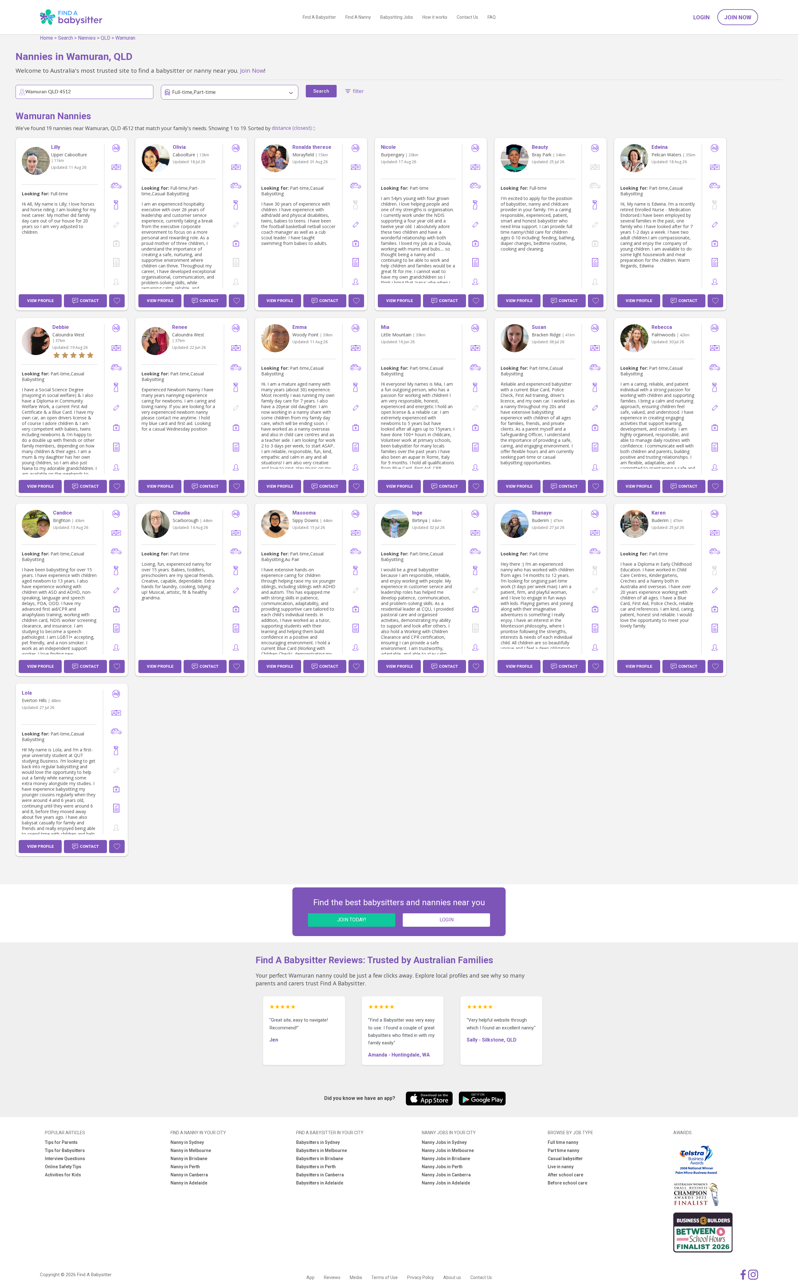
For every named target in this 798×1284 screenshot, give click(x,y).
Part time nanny (563, 1150)
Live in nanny (561, 1166)
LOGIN (447, 920)
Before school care (567, 1182)
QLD (105, 38)
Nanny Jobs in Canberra (446, 1174)
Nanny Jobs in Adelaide (446, 1182)
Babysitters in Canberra (320, 1174)
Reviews (332, 1277)
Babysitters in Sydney (318, 1142)
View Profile (40, 300)
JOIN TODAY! (351, 920)
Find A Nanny (358, 17)
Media (356, 1277)
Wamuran (125, 38)
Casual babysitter (565, 1158)
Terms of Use (384, 1277)
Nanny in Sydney (187, 1142)
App (310, 1277)
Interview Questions (65, 1158)
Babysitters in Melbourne (321, 1150)
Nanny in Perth (185, 1166)
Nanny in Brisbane (189, 1158)
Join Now (737, 17)
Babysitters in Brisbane (319, 1158)
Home (46, 38)
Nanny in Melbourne (191, 1150)
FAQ (492, 17)
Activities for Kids (63, 1174)
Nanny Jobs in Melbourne (448, 1150)
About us (452, 1277)
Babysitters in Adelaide (319, 1182)
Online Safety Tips (63, 1166)
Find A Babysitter (319, 17)
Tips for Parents (61, 1142)
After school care (565, 1174)
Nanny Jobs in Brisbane (446, 1158)
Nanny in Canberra (189, 1174)
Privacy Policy (420, 1277)
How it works (434, 17)
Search (65, 38)
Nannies (87, 38)
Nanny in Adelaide (189, 1182)
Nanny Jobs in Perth (442, 1166)
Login (701, 17)
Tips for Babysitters (65, 1150)
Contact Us (467, 17)
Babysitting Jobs (396, 17)
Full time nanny (563, 1142)
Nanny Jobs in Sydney (444, 1142)
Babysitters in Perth (316, 1166)
